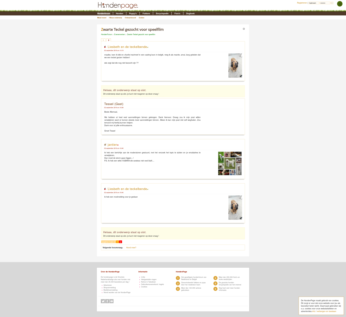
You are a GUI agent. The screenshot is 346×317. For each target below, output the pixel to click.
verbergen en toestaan (326, 311)
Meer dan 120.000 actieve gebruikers (191, 289)
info (313, 311)
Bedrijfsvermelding (110, 290)
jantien (112, 144)
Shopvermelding (110, 287)
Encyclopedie (162, 13)
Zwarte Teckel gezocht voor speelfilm (141, 34)
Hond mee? (131, 247)
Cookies (144, 286)
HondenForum (106, 34)
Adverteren (108, 285)
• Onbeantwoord (130, 18)
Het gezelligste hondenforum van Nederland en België (193, 278)
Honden (119, 13)
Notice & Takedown (148, 282)
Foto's (177, 13)
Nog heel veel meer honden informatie (229, 289)
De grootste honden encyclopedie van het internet (230, 283)
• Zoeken (141, 18)
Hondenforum (103, 13)
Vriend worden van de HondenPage (117, 292)
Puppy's (133, 13)
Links (143, 277)
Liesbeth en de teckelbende (127, 46)
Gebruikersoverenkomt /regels (152, 284)
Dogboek (190, 13)
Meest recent (101, 18)
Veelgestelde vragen (149, 279)
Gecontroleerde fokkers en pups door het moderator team (193, 283)
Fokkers (146, 13)
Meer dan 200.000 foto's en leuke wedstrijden (229, 278)
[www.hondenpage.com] (118, 10)
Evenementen (119, 34)
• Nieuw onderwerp (115, 18)
